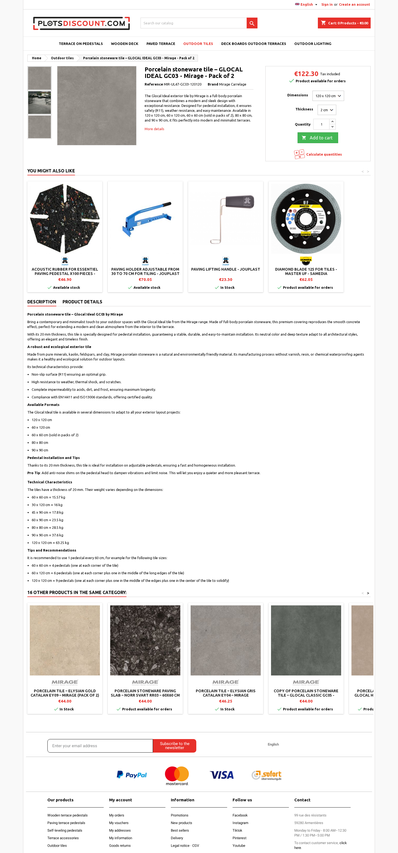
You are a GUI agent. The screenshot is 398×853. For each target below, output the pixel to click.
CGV (195, 846)
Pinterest (239, 838)
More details (154, 129)
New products (181, 823)
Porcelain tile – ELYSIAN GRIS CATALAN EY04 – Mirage (226, 693)
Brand (213, 84)
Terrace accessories (63, 838)
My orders (116, 815)
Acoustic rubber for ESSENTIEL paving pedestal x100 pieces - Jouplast (65, 273)
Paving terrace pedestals (66, 823)
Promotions (179, 815)
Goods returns (120, 846)
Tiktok (237, 830)
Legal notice (180, 846)
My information (120, 838)
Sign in (327, 4)
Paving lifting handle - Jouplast (225, 269)
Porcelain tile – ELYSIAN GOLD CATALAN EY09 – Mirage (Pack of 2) (65, 693)
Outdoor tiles (57, 846)
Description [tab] (41, 301)
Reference (154, 84)
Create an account (354, 4)
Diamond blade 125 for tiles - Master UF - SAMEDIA (306, 271)
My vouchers (119, 823)
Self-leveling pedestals (64, 830)
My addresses (120, 830)
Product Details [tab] (82, 301)
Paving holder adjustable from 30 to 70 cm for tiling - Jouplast (145, 271)
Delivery (177, 838)
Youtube (239, 846)
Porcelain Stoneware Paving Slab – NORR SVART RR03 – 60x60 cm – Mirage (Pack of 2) (145, 695)
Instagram (240, 823)
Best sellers (180, 830)
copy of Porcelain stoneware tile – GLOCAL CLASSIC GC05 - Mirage (306, 695)
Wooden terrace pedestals (67, 815)
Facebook (240, 815)
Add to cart (317, 137)
